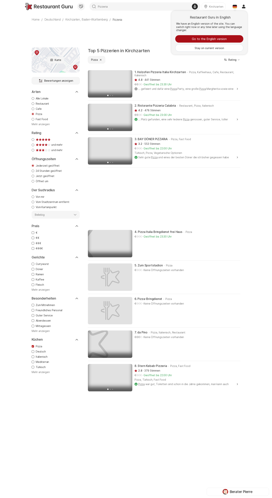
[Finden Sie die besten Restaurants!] (49, 6)
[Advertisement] (136, 32)
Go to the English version (209, 39)
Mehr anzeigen (41, 124)
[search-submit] (94, 6)
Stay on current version (209, 48)
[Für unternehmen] (81, 6)
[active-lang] (235, 6)
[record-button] (195, 6)
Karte (58, 59)
